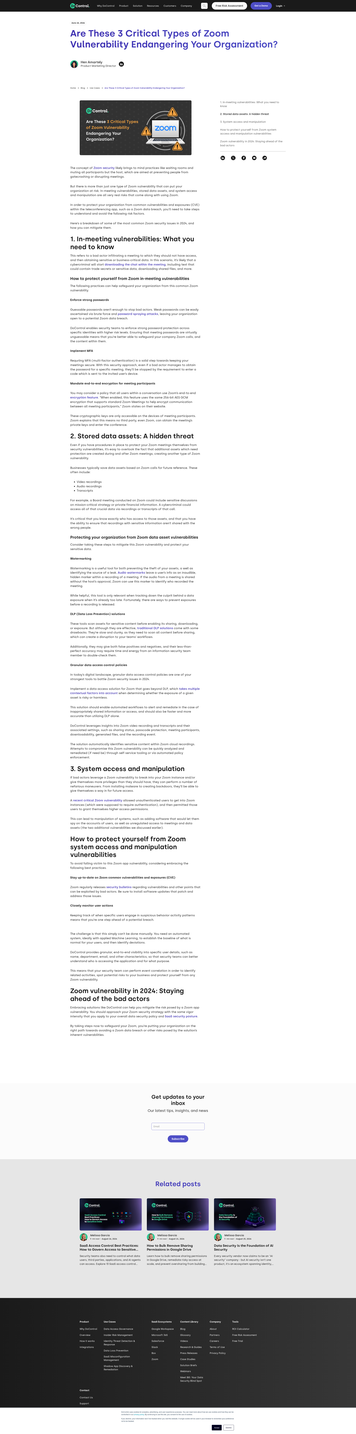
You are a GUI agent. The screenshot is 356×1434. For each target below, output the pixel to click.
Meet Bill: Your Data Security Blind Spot (191, 1379)
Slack (155, 1347)
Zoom (155, 1359)
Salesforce (158, 1341)
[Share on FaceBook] (243, 158)
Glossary (185, 1335)
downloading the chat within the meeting (135, 264)
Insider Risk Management (118, 1335)
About (213, 1329)
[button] (123, 7)
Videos (184, 1341)
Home (73, 88)
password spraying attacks (138, 314)
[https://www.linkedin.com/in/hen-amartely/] (121, 64)
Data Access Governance (118, 1329)
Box (154, 1353)
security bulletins (119, 887)
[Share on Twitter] (233, 158)
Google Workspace (163, 1329)
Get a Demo (261, 5)
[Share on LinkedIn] (222, 158)
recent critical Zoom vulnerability (97, 800)
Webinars (185, 1371)
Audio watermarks (131, 572)
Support (84, 1403)
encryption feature (84, 397)
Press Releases (188, 1353)
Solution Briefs (188, 1365)
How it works (87, 1341)
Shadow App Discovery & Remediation (118, 1368)
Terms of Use (217, 1347)
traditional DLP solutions (155, 628)
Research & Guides (191, 1347)
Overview (85, 1335)
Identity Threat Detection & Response (119, 1343)
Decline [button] (229, 1427)
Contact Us (86, 1397)
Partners (215, 1335)
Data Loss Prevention (116, 1350)
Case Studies (187, 1359)
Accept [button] (216, 1427)
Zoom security (104, 168)
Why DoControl (106, 5)
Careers (214, 1341)
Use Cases (95, 88)
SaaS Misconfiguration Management (117, 1358)
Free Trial (237, 1341)
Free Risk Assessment (229, 5)
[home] (80, 5)
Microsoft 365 (160, 1335)
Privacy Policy (218, 1353)
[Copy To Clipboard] (264, 158)
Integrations (87, 1347)
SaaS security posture (181, 1016)
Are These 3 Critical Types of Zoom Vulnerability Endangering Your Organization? (145, 88)
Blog (83, 88)
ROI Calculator (240, 1329)
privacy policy (139, 1414)
